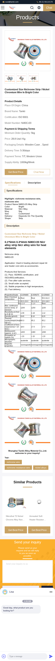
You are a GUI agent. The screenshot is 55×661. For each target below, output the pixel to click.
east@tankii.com (11, 2)
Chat (49, 7)
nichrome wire (13, 462)
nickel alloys (40, 467)
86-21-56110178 (46, 2)
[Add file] (4, 656)
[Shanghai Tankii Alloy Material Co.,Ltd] (12, 7)
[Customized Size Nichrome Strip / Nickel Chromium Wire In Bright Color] (27, 50)
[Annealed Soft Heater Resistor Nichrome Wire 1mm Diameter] (39, 501)
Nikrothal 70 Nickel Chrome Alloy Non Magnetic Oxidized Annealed (14, 518)
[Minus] (51, 592)
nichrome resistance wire (18, 467)
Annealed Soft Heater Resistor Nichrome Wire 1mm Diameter (38, 518)
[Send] (51, 656)
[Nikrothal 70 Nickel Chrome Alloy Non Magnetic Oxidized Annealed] (16, 501)
